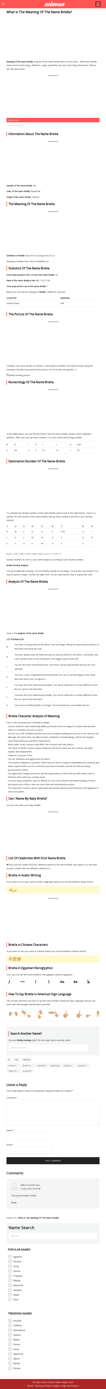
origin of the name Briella (14, 1071)
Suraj (16, 1266)
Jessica (16, 1271)
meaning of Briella (69, 1065)
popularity (27, 1071)
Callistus (17, 1325)
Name (10, 1130)
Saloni (16, 1358)
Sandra (17, 1334)
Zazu (15, 1299)
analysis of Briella (14, 1065)
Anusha (17, 1261)
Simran (17, 1368)
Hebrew (26, 1059)
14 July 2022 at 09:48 (30, 1188)
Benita (16, 1363)
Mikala (16, 1280)
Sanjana (17, 1290)
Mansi (16, 1339)
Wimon (30, 1385)
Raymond (18, 1285)
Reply (14, 1202)
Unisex (44, 1382)
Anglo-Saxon (67, 1382)
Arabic (51, 1382)
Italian (58, 1382)
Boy (38, 1382)
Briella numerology (29, 1065)
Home (9, 1217)
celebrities (41, 1065)
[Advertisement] (53, 37)
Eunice (16, 1344)
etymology (55, 1065)
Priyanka (17, 1275)
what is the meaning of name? (53, 4)
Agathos (17, 1256)
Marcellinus (19, 1330)
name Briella (83, 1065)
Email (9, 1144)
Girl (16, 1059)
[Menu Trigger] (98, 4)
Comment (11, 1097)
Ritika (16, 1294)
